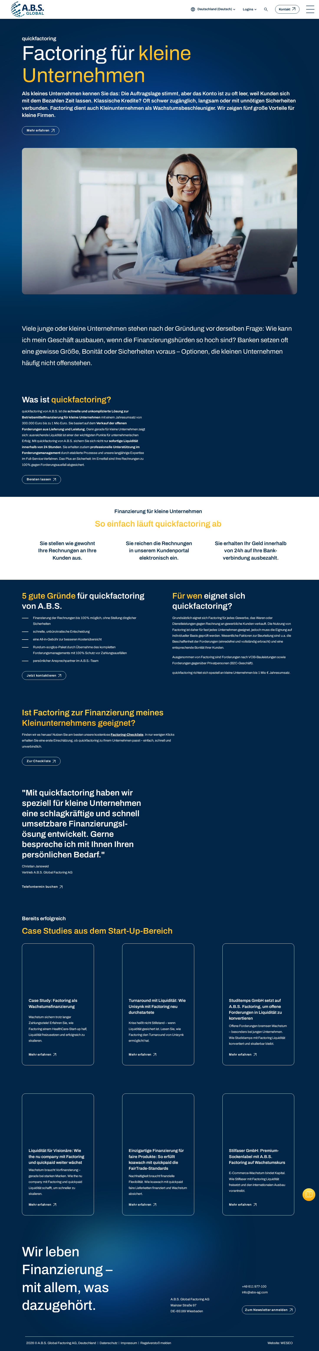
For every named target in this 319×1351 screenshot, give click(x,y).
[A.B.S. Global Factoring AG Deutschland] (27, 9)
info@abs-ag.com (255, 1292)
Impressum (129, 1343)
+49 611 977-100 (254, 1286)
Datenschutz (108, 1343)
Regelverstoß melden (155, 1343)
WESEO (287, 1343)
